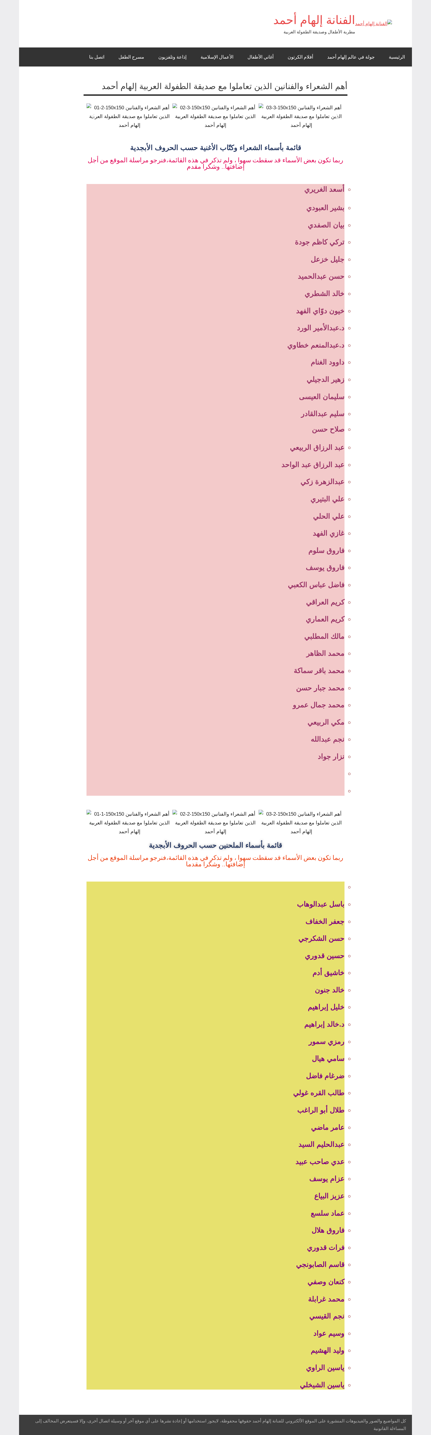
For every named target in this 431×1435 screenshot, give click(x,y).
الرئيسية (397, 56)
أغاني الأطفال (260, 56)
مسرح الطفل (131, 56)
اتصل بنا (96, 56)
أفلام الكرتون (300, 56)
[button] (93, 116)
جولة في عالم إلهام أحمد (351, 56)
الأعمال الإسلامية (217, 56)
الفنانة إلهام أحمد (314, 19)
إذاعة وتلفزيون (172, 56)
